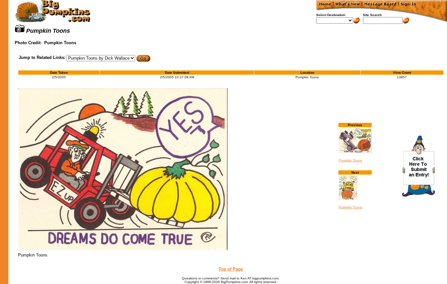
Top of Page (231, 269)
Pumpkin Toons (350, 160)
